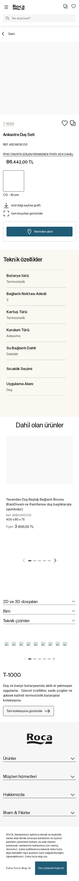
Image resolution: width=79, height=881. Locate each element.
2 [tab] (34, 560)
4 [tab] (44, 560)
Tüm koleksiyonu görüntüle (24, 711)
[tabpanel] (39, 487)
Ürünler (9, 758)
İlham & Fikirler (16, 812)
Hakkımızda (14, 794)
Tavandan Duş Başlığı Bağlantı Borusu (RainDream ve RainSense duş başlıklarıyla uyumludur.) (39, 504)
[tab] (39, 602)
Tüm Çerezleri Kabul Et (51, 868)
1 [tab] (29, 560)
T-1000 (12, 675)
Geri (11, 34)
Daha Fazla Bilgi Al (18, 868)
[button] (7, 19)
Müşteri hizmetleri (20, 776)
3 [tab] (39, 560)
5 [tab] (49, 560)
